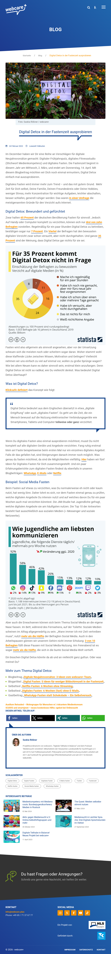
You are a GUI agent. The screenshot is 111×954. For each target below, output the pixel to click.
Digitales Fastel (47, 781)
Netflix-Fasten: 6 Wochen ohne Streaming (47, 686)
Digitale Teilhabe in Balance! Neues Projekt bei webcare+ (36, 834)
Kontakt (101, 950)
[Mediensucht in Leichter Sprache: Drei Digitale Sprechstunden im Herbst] (64, 821)
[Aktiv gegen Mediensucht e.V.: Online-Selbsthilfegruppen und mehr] (12, 821)
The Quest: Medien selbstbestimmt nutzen (87, 803)
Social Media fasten (32, 786)
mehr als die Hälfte (32, 636)
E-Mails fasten (65, 781)
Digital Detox (12, 781)
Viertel (52, 231)
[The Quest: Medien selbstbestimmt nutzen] (64, 806)
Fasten (79, 781)
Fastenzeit (93, 781)
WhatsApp (30, 473)
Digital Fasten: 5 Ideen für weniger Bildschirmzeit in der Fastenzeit (63, 681)
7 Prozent (37, 231)
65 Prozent (27, 217)
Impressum (69, 950)
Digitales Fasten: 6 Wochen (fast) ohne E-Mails (50, 690)
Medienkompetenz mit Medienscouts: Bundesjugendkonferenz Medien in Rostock (37, 804)
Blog (40, 55)
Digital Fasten (29, 781)
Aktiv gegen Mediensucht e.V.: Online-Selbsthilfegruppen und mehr (36, 820)
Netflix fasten (12, 786)
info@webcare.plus (15, 912)
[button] (18, 718)
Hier (83, 459)
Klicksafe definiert (17, 390)
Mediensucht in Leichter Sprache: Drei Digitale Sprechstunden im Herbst (89, 820)
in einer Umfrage (79, 198)
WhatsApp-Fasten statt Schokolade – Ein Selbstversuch (57, 695)
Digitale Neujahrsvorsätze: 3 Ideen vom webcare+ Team (57, 677)
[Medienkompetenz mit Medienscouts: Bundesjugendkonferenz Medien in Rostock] (12, 806)
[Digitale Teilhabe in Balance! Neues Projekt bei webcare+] (12, 837)
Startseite (27, 55)
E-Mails (41, 473)
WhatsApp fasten (52, 786)
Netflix (57, 473)
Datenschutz (86, 950)
